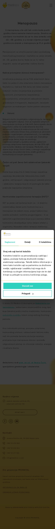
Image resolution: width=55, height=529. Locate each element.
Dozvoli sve (27, 286)
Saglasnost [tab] (10, 242)
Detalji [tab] (28, 242)
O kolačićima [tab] (45, 242)
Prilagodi (26, 293)
